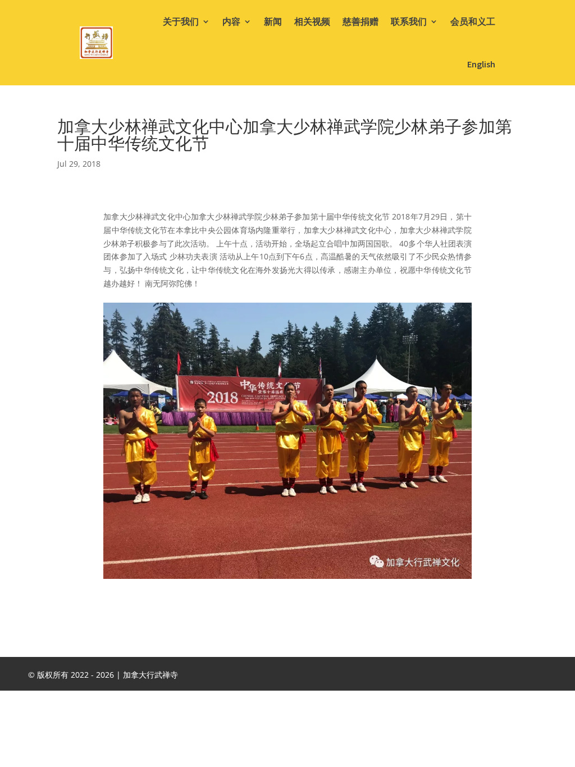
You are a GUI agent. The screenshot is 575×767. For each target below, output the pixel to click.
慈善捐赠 (360, 21)
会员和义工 (472, 21)
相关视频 (312, 21)
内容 (231, 21)
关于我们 (181, 21)
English (481, 64)
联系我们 (409, 21)
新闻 (273, 21)
